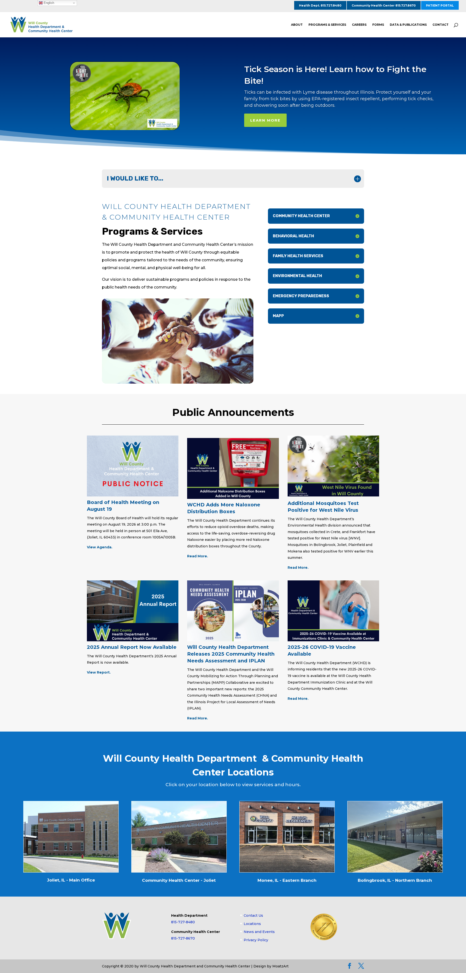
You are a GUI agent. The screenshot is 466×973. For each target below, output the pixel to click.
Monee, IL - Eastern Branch (287, 880)
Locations (252, 924)
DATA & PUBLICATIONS (408, 24)
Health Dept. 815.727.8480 (320, 5)
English (48, 3)
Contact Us (253, 915)
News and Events (259, 932)
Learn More (265, 120)
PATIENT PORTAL (440, 5)
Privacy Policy (256, 940)
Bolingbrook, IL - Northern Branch (395, 880)
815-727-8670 (183, 938)
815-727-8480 (183, 922)
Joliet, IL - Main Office (71, 880)
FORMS (378, 24)
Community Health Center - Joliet (179, 880)
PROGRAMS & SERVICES (327, 24)
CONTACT (441, 24)
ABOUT (297, 24)
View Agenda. (99, 547)
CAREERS (359, 24)
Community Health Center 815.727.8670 (384, 5)
